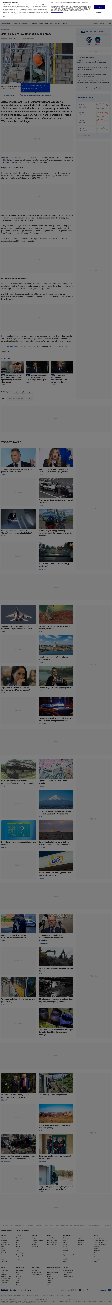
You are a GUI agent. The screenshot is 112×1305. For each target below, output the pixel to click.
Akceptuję (99, 7)
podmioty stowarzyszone (30, 4)
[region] (56, 10)
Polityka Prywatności (7, 16)
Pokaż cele (99, 12)
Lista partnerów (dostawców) (57, 12)
